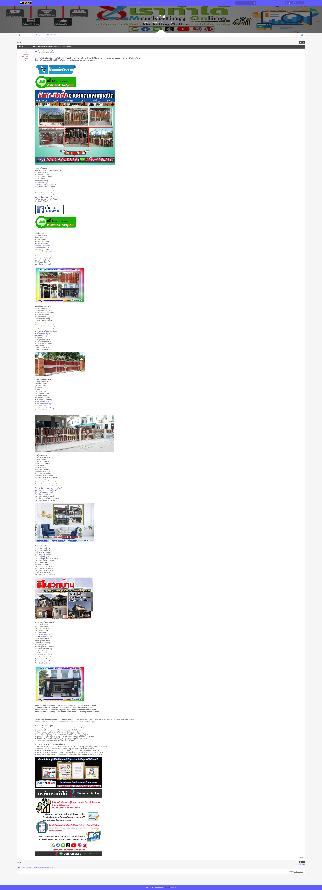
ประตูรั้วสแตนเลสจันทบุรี (44, 333)
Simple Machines (160, 887)
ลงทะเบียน (176, 23)
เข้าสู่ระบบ (167, 23)
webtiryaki (173, 887)
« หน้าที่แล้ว (298, 40)
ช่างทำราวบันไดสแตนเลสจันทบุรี (46, 185)
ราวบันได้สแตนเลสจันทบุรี (44, 404)
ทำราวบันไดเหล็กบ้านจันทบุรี (45, 556)
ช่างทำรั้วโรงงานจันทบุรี (43, 246)
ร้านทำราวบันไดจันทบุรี (43, 634)
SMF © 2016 (154, 887)
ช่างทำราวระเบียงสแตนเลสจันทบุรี (47, 490)
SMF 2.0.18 (148, 887)
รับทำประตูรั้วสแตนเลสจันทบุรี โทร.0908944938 (49, 51)
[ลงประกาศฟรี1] (25, 2)
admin (25, 51)
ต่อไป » (303, 40)
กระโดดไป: (291, 871)
